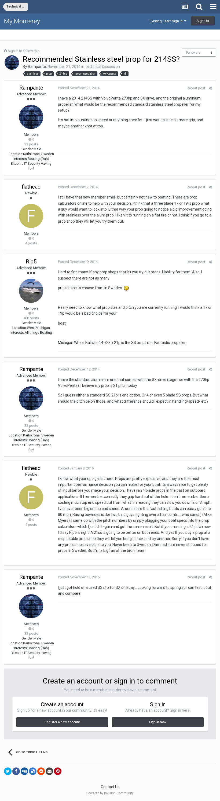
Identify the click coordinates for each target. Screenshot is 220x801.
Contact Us (110, 787)
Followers (193, 52)
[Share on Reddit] (41, 771)
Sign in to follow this (23, 51)
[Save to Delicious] (32, 771)
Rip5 (31, 261)
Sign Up (203, 21)
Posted (79, 88)
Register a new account (62, 722)
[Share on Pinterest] (57, 771)
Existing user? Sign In (167, 21)
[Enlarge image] (126, 288)
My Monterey (22, 21)
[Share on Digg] (24, 771)
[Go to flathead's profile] (31, 216)
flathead (31, 186)
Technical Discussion (102, 66)
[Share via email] (49, 771)
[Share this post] (210, 88)
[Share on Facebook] (16, 771)
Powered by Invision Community (110, 793)
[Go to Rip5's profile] (31, 291)
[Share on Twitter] (8, 771)
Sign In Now (157, 722)
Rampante (37, 66)
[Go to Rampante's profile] (12, 62)
